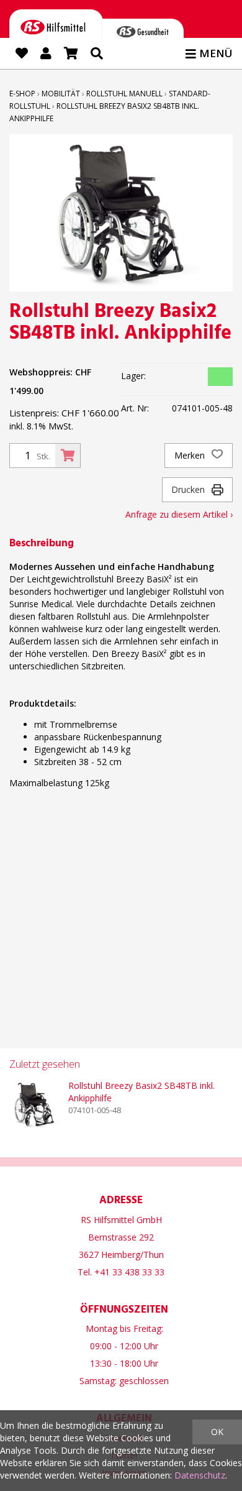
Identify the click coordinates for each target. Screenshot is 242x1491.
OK (217, 1432)
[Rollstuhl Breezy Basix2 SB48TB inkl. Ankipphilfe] (34, 1104)
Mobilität (61, 93)
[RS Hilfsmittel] (56, 29)
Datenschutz (199, 1475)
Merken (190, 455)
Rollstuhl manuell (124, 93)
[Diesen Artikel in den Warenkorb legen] (67, 455)
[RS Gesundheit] (143, 34)
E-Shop (22, 93)
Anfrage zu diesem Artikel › (179, 514)
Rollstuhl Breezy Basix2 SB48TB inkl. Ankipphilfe (141, 1092)
